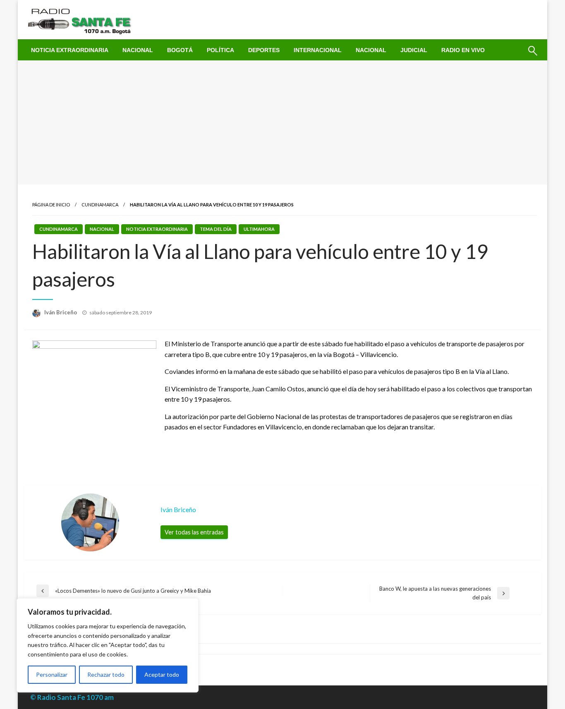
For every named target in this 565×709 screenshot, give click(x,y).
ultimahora (259, 229)
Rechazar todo (105, 674)
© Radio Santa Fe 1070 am (72, 697)
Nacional (137, 50)
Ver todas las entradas (194, 532)
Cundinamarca (99, 204)
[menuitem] (69, 50)
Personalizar (51, 674)
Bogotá (180, 50)
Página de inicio (51, 204)
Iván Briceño (61, 312)
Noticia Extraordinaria (69, 50)
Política (220, 50)
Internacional (318, 50)
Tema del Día (216, 229)
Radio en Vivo (463, 50)
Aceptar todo (161, 674)
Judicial (413, 50)
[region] (108, 645)
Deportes (264, 50)
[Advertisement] (282, 122)
